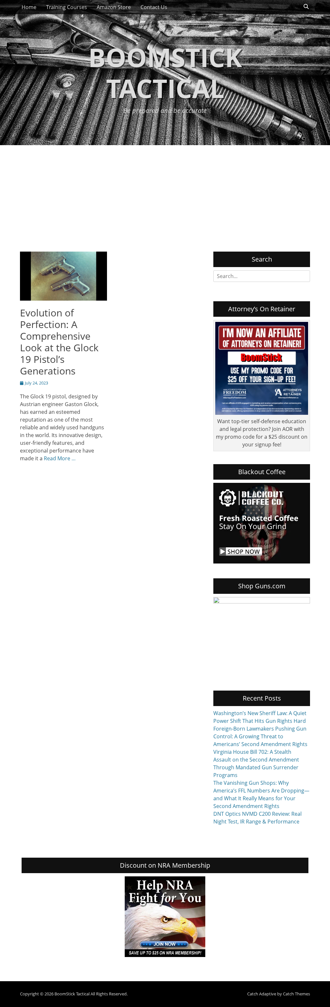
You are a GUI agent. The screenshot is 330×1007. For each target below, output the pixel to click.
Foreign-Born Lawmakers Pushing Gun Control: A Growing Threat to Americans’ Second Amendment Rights (260, 736)
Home (29, 7)
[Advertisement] (165, 193)
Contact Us (154, 7)
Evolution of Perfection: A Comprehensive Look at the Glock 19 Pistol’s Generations (59, 341)
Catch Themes (296, 994)
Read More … (60, 458)
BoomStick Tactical (165, 72)
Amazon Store (114, 7)
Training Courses (66, 7)
